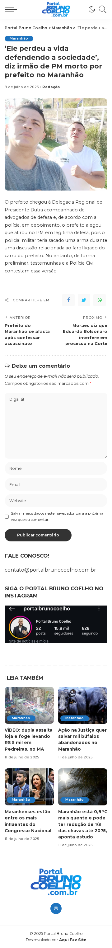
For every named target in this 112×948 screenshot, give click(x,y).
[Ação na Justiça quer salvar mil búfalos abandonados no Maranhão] (82, 705)
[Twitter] (84, 300)
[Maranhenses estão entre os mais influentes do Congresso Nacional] (29, 786)
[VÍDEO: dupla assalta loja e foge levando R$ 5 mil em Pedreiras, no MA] (29, 705)
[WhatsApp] (99, 300)
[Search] (101, 9)
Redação (51, 87)
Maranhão (19, 38)
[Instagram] (56, 908)
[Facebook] (68, 300)
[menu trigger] (12, 9)
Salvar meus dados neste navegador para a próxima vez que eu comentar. (57, 516)
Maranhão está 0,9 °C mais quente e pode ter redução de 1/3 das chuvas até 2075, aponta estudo (82, 824)
